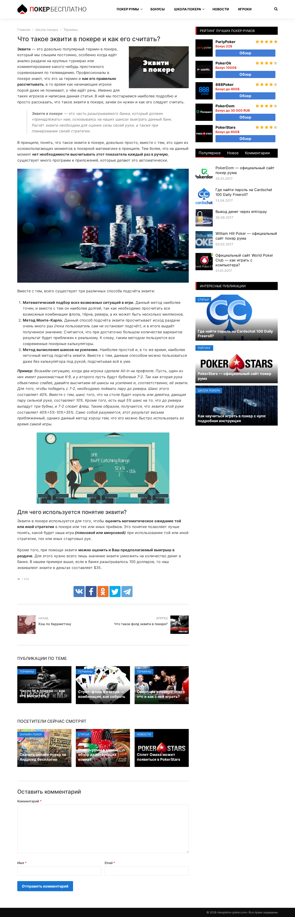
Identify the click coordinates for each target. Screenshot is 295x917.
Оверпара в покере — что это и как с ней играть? (161, 694)
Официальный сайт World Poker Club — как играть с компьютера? (244, 260)
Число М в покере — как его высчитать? (42, 693)
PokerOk (223, 63)
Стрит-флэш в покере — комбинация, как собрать (101, 694)
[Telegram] (127, 591)
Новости (220, 9)
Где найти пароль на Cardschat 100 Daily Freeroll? (243, 192)
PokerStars (225, 127)
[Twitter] (115, 591)
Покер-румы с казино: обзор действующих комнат (99, 755)
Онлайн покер (31, 734)
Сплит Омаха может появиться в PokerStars (158, 757)
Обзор (245, 53)
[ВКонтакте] (79, 591)
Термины (27, 671)
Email (110, 863)
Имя (22, 863)
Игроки (244, 9)
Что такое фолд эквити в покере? (141, 624)
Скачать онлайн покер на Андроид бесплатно (43, 757)
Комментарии (257, 153)
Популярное (210, 153)
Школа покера (187, 9)
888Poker (224, 84)
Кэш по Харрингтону (54, 624)
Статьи (83, 734)
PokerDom (225, 106)
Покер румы (128, 9)
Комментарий (29, 801)
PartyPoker (225, 41)
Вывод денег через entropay (241, 211)
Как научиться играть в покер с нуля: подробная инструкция (232, 418)
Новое (233, 153)
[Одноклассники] (103, 591)
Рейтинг (204, 348)
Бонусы (157, 9)
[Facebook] (91, 591)
